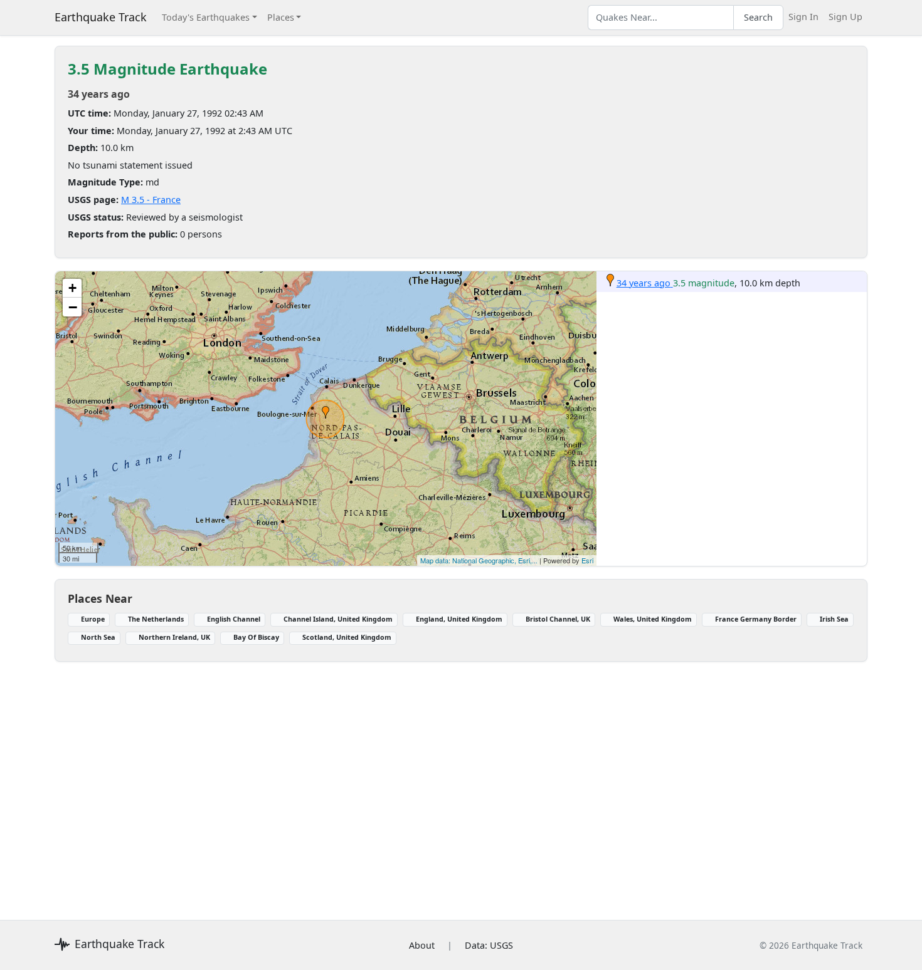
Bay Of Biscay (256, 637)
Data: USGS (489, 945)
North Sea (98, 637)
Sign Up (845, 17)
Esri (587, 560)
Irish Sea (834, 618)
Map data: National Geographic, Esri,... (479, 560)
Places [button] (280, 17)
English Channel (233, 618)
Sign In (803, 17)
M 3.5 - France (151, 200)
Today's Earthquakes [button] (206, 17)
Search (758, 17)
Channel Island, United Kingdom (338, 618)
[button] (325, 412)
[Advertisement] (431, 783)
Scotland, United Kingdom (346, 637)
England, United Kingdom (459, 618)
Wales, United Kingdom (652, 618)
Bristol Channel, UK (558, 618)
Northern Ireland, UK (174, 637)
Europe (93, 618)
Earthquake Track (101, 16)
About (422, 945)
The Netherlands (156, 618)
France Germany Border (756, 618)
